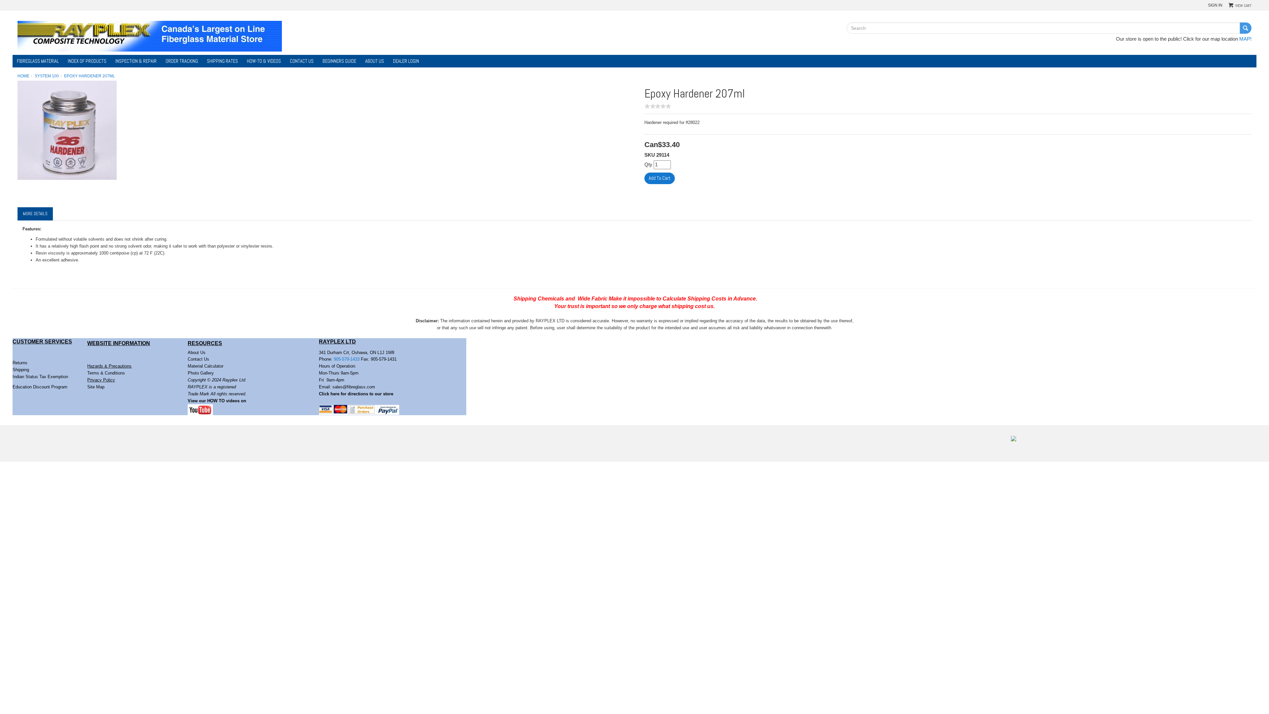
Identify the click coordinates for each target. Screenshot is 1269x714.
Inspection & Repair (136, 61)
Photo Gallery (201, 373)
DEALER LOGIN (406, 61)
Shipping (21, 369)
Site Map (95, 386)
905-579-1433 (347, 359)
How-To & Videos (264, 61)
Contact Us (302, 61)
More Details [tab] (35, 214)
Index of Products (87, 61)
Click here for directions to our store (356, 393)
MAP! (1245, 39)
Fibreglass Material (38, 61)
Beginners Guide (339, 61)
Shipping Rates (222, 61)
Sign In (1215, 5)
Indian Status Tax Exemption (40, 376)
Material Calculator (205, 366)
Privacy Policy (101, 379)
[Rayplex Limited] (150, 35)
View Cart (1243, 5)
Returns (20, 362)
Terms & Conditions (106, 373)
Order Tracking (182, 61)
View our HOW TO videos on (218, 400)
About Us (374, 61)
